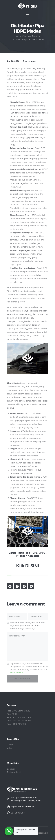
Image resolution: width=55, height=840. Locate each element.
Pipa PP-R (12, 714)
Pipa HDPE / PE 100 (16, 724)
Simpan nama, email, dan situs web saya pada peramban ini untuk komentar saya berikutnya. (27, 626)
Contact (11, 769)
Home (18, 36)
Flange (10, 745)
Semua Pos (29, 36)
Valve (9, 748)
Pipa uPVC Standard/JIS (18, 711)
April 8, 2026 (13, 61)
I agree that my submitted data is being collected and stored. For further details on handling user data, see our (29, 668)
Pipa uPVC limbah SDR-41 (19, 718)
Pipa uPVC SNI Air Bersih (19, 721)
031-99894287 (17, 813)
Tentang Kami (13, 772)
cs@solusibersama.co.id (22, 807)
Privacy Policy (16, 673)
